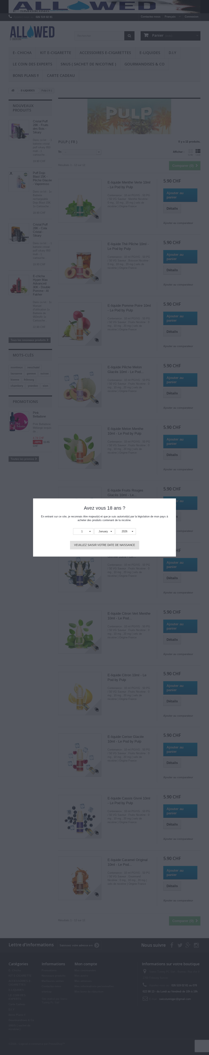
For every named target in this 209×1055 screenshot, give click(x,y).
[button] (83, 531)
